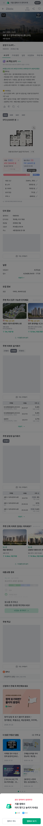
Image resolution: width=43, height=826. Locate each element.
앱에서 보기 (31, 821)
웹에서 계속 (11, 821)
